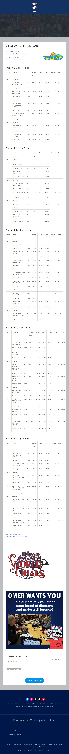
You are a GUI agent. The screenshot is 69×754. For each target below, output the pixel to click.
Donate (8, 744)
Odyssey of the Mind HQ (55, 744)
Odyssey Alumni (40, 744)
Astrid (40, 750)
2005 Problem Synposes (13, 51)
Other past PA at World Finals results (17, 53)
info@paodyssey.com (15, 734)
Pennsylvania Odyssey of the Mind (34, 720)
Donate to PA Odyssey (34, 680)
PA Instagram (28, 744)
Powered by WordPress (25, 750)
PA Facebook (17, 744)
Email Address (12, 661)
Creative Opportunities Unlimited (35, 747)
